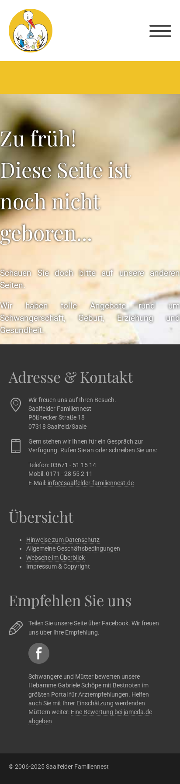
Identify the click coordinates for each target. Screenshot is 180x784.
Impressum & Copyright (58, 566)
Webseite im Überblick (55, 557)
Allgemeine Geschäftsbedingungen (73, 548)
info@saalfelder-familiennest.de (91, 482)
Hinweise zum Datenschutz (63, 539)
